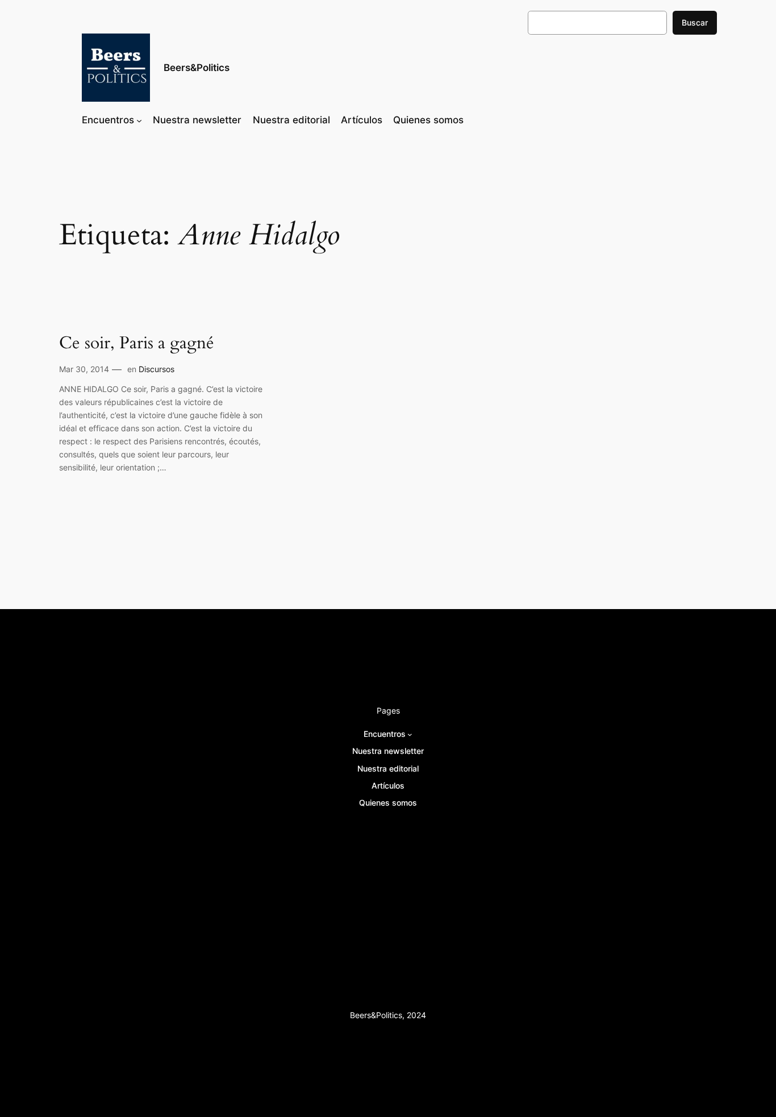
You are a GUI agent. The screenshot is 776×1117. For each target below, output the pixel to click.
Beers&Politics (197, 67)
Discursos (156, 369)
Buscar (695, 22)
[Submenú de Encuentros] (139, 120)
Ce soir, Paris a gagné (136, 344)
